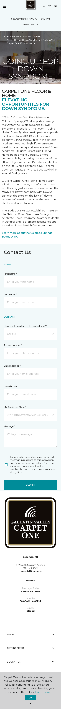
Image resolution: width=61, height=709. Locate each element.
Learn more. (42, 692)
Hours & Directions (30, 571)
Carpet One (8, 36)
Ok (30, 697)
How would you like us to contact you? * (25, 326)
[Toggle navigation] (5, 6)
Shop (10, 634)
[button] (44, 6)
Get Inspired (15, 648)
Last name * (10, 294)
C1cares (36, 36)
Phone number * (13, 345)
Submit (30, 484)
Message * (9, 426)
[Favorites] (50, 6)
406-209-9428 (30, 24)
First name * (10, 274)
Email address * (12, 366)
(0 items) (55, 6)
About (23, 36)
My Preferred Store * (15, 407)
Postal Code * (11, 386)
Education (14, 661)
